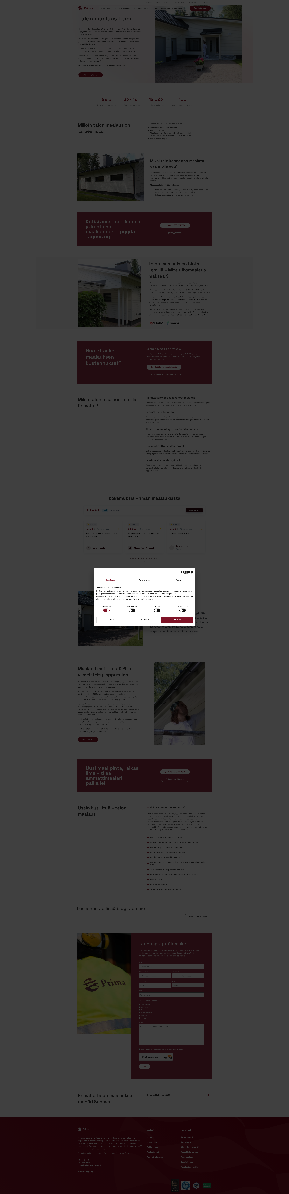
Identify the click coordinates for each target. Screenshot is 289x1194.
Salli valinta (144, 620)
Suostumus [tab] (110, 580)
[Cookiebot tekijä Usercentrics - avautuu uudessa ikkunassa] (183, 572)
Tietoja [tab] (178, 580)
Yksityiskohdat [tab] (144, 580)
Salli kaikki (177, 620)
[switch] (132, 610)
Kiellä (112, 620)
